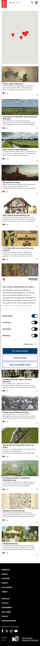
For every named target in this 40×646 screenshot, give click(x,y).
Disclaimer (6, 612)
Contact (5, 603)
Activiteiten (7, 587)
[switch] (34, 322)
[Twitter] (6, 631)
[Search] (32, 2)
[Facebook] (3, 631)
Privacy (5, 616)
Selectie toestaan (20, 358)
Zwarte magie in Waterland (13, 84)
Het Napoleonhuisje (10, 544)
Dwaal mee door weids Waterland (15, 149)
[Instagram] (11, 631)
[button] (21, 38)
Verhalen (6, 570)
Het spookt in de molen (11, 182)
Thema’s (5, 583)
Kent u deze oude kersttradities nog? (16, 215)
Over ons (5, 599)
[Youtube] (16, 631)
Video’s (4, 592)
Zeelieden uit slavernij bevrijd (14, 511)
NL (10, 3)
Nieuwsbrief (7, 607)
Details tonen (28, 344)
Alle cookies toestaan (20, 351)
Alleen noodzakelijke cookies (20, 365)
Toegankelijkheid (9, 621)
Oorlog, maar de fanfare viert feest (15, 412)
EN (13, 3)
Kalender (6, 578)
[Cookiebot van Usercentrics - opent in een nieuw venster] (28, 279)
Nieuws (5, 574)
